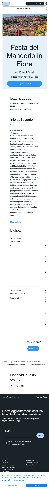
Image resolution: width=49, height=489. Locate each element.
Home (4, 460)
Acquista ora (33, 348)
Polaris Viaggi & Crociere (11, 397)
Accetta (36, 485)
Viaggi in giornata (8, 465)
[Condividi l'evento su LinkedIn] (22, 386)
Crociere (5, 463)
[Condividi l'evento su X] (17, 386)
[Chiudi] (46, 475)
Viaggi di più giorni (8, 467)
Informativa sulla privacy (16, 480)
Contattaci (30, 460)
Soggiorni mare (7, 469)
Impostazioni (12, 485)
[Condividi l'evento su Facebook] (11, 386)
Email (7, 431)
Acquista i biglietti (24, 84)
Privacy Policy (31, 465)
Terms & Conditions (33, 463)
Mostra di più (15, 222)
